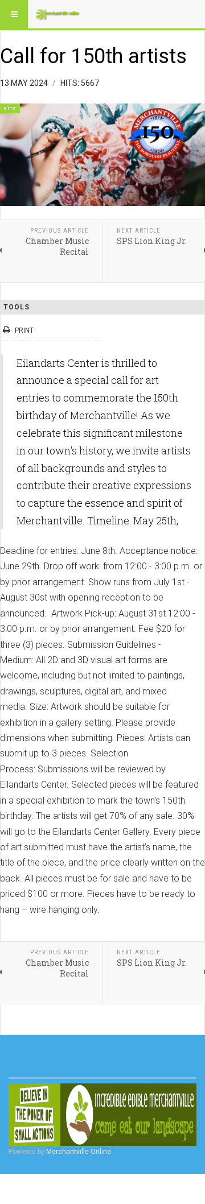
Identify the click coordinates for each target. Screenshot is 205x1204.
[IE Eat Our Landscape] (102, 1114)
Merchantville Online (78, 1152)
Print (24, 330)
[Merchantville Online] (58, 14)
